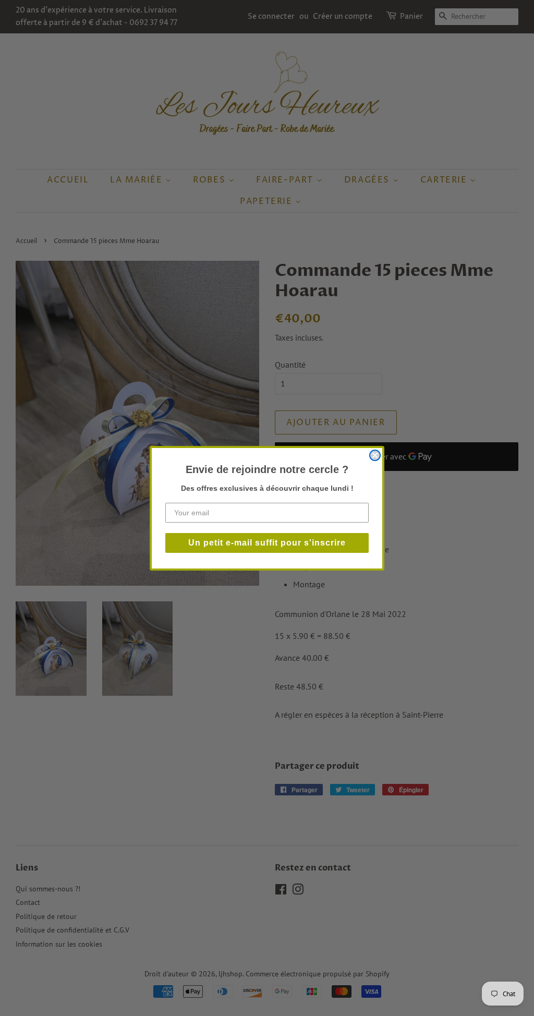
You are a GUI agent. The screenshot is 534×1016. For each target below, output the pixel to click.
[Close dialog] (375, 455)
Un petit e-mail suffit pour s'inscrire (267, 542)
